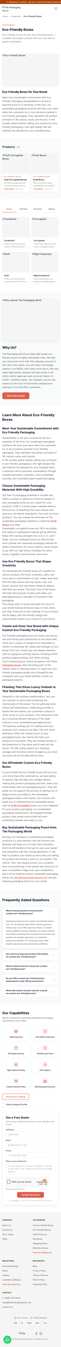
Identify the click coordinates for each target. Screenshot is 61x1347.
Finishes (37, 209)
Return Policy (39, 1280)
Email (9, 1140)
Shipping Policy (40, 1284)
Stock (9, 209)
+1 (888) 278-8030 (11, 1298)
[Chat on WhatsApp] (7, 1340)
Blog (35, 1266)
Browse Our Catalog (15, 1096)
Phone (9, 1151)
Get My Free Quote (30, 1195)
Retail (4, 1270)
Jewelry (6, 1275)
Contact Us (7, 1230)
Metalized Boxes (40, 1248)
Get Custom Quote (16, 395)
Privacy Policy (39, 1270)
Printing (23, 209)
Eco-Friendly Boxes (42, 1230)
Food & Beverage (10, 1266)
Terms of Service (40, 1275)
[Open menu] (56, 8)
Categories (16, 16)
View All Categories (42, 1252)
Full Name (10, 1130)
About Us (6, 1225)
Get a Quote (7, 1234)
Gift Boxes (37, 1239)
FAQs (4, 1239)
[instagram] (40, 1333)
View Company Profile (16, 1104)
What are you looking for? (16, 1161)
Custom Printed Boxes (43, 1225)
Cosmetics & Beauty (11, 1280)
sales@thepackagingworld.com (30, 877)
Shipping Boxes (40, 1243)
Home (5, 16)
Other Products (40, 1234)
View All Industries (11, 1284)
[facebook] (36, 1333)
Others (51, 209)
